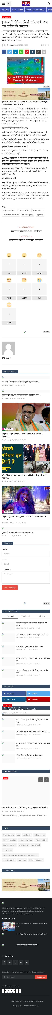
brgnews (40, 215)
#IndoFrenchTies (9, 860)
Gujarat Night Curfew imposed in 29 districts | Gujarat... (22, 435)
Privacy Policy (17, 1006)
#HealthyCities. (41, 840)
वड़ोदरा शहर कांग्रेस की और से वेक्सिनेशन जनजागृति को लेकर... (31, 925)
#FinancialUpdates (35, 860)
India (14, 10)
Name (4, 549)
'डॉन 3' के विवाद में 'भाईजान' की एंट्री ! (27, 945)
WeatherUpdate (27, 215)
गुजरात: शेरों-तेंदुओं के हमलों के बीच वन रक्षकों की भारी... (21, 395)
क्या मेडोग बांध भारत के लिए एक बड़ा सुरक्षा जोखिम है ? (25, 807)
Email (4, 559)
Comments (7, 543)
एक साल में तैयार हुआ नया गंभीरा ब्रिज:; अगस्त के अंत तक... (32, 671)
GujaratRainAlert (8, 210)
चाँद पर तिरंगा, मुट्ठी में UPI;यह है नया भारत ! (29, 646)
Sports (28, 10)
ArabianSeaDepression (11, 215)
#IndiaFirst (27, 835)
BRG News (10, 45)
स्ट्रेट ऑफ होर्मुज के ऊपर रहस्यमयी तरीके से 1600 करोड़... (31, 624)
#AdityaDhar (23, 845)
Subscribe (41, 977)
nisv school (36, 845)
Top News (5, 10)
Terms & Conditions (31, 1006)
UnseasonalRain (23, 210)
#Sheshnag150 (39, 835)
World (20, 10)
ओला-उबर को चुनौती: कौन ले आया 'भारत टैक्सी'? (26, 231)
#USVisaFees (7, 850)
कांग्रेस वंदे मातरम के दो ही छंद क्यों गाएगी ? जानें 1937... (33, 635)
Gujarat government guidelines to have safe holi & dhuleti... (24, 518)
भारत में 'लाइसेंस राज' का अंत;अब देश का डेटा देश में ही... (32, 934)
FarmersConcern (38, 210)
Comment (6, 569)
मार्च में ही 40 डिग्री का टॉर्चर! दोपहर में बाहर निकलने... (20, 382)
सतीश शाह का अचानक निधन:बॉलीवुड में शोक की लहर (26, 240)
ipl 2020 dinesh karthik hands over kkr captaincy (20, 855)
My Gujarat (6, 17)
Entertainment (39, 10)
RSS (18, 835)
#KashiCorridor (8, 835)
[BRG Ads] (26, 94)
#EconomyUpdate (9, 840)
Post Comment (10, 588)
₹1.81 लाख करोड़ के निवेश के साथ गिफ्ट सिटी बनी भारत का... (33, 659)
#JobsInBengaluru (25, 840)
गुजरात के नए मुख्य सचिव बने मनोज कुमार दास (17, 532)
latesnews (22, 860)
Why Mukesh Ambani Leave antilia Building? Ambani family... (25, 476)
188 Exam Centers (9, 845)
